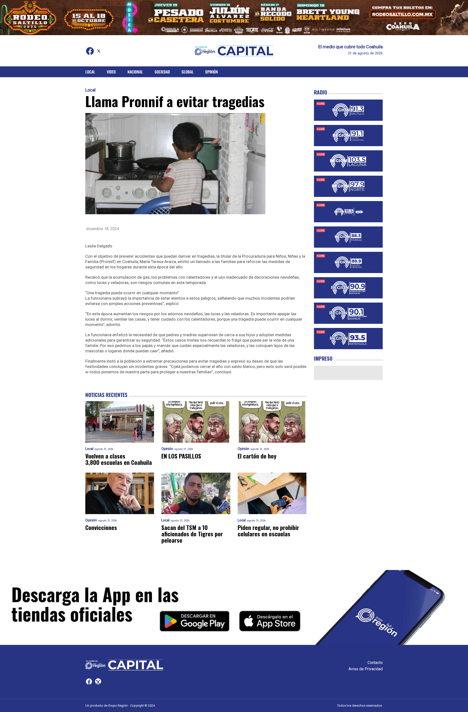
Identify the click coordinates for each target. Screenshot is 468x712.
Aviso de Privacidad (366, 669)
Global (188, 72)
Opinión (211, 72)
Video (111, 72)
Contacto (375, 662)
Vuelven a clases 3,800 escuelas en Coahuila (118, 459)
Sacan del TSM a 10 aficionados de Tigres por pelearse (192, 533)
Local (90, 72)
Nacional (135, 72)
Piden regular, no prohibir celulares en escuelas (268, 530)
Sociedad (162, 72)
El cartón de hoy (257, 456)
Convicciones (101, 527)
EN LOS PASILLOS (181, 456)
